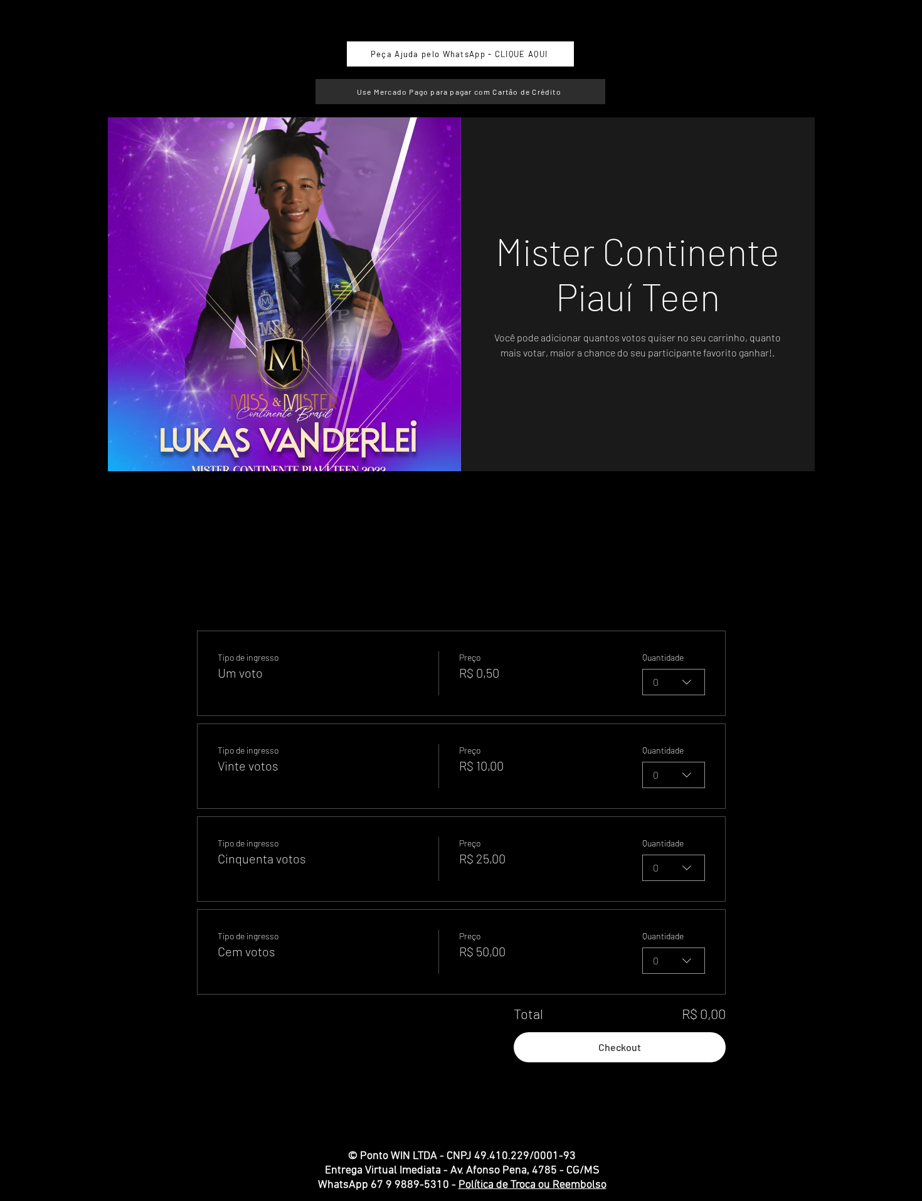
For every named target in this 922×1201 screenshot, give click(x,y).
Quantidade (663, 657)
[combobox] (673, 682)
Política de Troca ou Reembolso (532, 1185)
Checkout (619, 1047)
